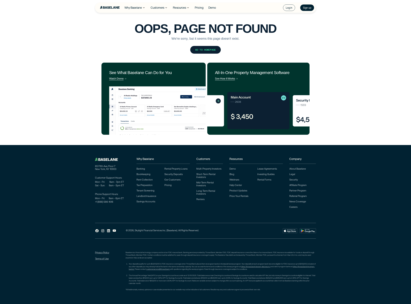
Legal (292, 174)
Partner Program (297, 191)
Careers (293, 207)
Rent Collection (144, 180)
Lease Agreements (267, 169)
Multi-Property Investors (208, 169)
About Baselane (297, 169)
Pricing (168, 185)
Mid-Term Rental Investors (205, 184)
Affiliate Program (298, 185)
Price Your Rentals (238, 196)
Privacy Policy (102, 253)
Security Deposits (173, 174)
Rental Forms (264, 180)
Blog (231, 174)
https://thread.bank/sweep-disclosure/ (255, 267)
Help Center (235, 185)
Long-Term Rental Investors (205, 192)
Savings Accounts (145, 202)
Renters (200, 199)
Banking (140, 169)
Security (293, 180)
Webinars (234, 180)
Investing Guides (266, 174)
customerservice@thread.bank (158, 269)
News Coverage (297, 202)
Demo (232, 169)
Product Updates (238, 191)
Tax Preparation (144, 185)
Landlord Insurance (146, 196)
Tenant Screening (145, 191)
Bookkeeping (143, 174)
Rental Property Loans (176, 169)
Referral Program (298, 196)
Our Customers (172, 180)
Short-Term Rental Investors (205, 176)
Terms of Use (102, 259)
